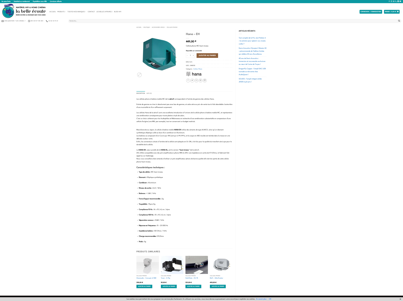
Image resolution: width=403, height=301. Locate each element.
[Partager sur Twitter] (192, 80)
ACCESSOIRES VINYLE (158, 27)
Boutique (147, 27)
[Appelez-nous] (396, 1)
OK (270, 299)
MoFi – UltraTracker (216, 278)
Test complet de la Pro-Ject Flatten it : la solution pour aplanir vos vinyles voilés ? (252, 41)
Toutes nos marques (76, 11)
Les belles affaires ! (104, 11)
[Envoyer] (399, 21)
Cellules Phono (172, 27)
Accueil (52, 11)
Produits (61, 11)
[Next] (232, 274)
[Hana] (194, 74)
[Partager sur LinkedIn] (205, 80)
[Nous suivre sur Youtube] (400, 1)
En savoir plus (261, 299)
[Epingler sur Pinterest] (200, 80)
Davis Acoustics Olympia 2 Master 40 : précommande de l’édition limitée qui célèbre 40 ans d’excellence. (252, 51)
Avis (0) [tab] (149, 93)
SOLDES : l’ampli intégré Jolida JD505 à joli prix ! (250, 80)
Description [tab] (140, 93)
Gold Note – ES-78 (191, 278)
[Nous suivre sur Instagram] (391, 1)
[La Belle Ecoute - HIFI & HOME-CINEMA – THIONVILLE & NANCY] (24, 10)
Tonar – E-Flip (165, 278)
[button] (371, 12)
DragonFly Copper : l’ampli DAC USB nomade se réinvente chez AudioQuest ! (252, 71)
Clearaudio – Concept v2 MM (146, 278)
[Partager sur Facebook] (188, 80)
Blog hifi (117, 11)
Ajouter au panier (207, 55)
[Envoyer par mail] (196, 80)
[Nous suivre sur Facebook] (389, 1)
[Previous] (136, 274)
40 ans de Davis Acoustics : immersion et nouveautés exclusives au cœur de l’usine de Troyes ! (252, 61)
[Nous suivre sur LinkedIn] (398, 1)
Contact (91, 11)
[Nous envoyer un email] (393, 1)
